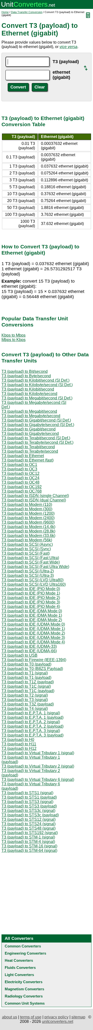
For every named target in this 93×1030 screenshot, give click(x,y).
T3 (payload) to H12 (18, 748)
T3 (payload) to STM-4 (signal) (28, 842)
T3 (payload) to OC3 (19, 469)
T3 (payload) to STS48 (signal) (28, 828)
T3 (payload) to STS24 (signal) (28, 824)
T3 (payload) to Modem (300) (26, 509)
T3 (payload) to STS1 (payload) (29, 797)
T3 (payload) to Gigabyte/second (30, 433)
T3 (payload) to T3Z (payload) (27, 704)
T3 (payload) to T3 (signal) (24, 700)
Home (5, 12)
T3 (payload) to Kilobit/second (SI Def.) (35, 380)
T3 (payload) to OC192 (21, 487)
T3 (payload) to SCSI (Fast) (25, 553)
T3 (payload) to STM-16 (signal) (29, 846)
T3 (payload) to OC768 (21, 491)
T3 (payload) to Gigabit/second (28, 429)
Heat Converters (19, 960)
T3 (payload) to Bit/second (24, 371)
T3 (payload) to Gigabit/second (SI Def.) (36, 420)
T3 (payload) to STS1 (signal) (27, 793)
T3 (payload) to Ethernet (22, 456)
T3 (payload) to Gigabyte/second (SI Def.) (37, 425)
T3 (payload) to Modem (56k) (26, 540)
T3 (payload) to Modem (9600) (28, 522)
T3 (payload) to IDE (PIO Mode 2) (30, 598)
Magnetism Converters (24, 989)
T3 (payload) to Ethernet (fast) (27, 460)
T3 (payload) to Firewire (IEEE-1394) (33, 660)
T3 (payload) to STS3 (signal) (27, 802)
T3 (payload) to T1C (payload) (27, 691)
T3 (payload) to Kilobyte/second (29, 394)
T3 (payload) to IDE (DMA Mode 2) (31, 620)
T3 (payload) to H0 (17, 740)
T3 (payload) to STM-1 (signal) (28, 837)
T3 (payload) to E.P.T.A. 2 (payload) (32, 726)
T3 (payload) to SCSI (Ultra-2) (27, 571)
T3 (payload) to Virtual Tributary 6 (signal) (37, 779)
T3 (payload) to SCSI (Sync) (26, 549)
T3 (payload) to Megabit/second (29, 411)
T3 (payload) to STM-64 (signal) (29, 850)
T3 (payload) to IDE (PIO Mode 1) (30, 593)
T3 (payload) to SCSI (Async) (27, 544)
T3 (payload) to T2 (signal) (24, 695)
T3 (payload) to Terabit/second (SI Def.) (35, 438)
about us (9, 1017)
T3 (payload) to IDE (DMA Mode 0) (31, 611)
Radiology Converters (24, 996)
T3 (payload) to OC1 (19, 465)
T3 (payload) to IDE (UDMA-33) (29, 646)
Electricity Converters (23, 982)
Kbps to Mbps (13, 335)
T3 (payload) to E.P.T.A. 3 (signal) (30, 731)
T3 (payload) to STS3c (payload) (30, 815)
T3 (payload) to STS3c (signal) (28, 810)
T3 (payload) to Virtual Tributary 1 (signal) (37, 753)
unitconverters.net (57, 1021)
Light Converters (19, 975)
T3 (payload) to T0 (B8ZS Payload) (32, 669)
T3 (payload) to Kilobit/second (27, 389)
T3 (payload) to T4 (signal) (24, 708)
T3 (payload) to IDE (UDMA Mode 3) (33, 637)
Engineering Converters (25, 953)
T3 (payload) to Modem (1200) (28, 513)
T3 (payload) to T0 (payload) (26, 664)
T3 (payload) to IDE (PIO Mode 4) (30, 606)
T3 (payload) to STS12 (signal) (28, 819)
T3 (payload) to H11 (18, 744)
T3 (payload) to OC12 (20, 473)
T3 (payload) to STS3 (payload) (29, 806)
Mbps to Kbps (13, 340)
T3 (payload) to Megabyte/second (30, 416)
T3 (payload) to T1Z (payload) (27, 682)
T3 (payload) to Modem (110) (26, 504)
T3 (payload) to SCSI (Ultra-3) (27, 575)
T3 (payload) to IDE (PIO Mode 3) (30, 602)
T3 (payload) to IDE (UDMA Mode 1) (33, 629)
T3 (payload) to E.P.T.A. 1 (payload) (32, 717)
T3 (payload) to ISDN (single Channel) (35, 496)
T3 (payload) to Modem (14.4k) (28, 527)
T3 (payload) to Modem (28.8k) (28, 531)
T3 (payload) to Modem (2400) (28, 518)
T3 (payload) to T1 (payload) (26, 677)
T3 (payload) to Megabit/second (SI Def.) (36, 398)
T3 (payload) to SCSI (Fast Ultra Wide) (35, 567)
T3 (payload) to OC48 (20, 482)
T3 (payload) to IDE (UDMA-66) (29, 651)
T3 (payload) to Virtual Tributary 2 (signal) (37, 766)
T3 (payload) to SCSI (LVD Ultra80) (32, 580)
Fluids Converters (20, 967)
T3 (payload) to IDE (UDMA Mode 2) (33, 633)
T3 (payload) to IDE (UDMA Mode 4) (33, 642)
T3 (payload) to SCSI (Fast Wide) (30, 562)
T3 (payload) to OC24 (20, 478)
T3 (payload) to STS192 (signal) (29, 833)
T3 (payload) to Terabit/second (28, 447)
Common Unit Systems (25, 1003)
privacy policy (56, 1017)
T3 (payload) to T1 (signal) (24, 673)
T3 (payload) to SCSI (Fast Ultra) (30, 558)
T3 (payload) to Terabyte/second (29, 451)
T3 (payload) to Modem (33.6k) (28, 535)
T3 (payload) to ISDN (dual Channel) (33, 500)
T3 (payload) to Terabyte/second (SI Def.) (37, 442)
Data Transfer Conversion (26, 12)
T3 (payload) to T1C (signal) (26, 686)
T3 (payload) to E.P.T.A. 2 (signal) (30, 722)
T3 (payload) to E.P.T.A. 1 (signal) (30, 713)
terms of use (30, 1017)
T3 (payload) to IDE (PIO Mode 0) (30, 589)
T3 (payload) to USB (19, 655)
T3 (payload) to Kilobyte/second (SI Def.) (37, 385)
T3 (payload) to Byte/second (26, 376)
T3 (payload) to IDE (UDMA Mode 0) (33, 624)
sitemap (78, 1017)
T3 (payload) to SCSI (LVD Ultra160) (33, 584)
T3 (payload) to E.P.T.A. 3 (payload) (32, 735)
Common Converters (23, 946)
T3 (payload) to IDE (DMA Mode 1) (31, 615)
